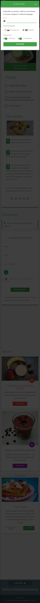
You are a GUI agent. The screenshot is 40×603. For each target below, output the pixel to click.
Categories (7, 35)
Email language (9, 26)
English (31, 30)
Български (14, 30)
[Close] (36, 4)
